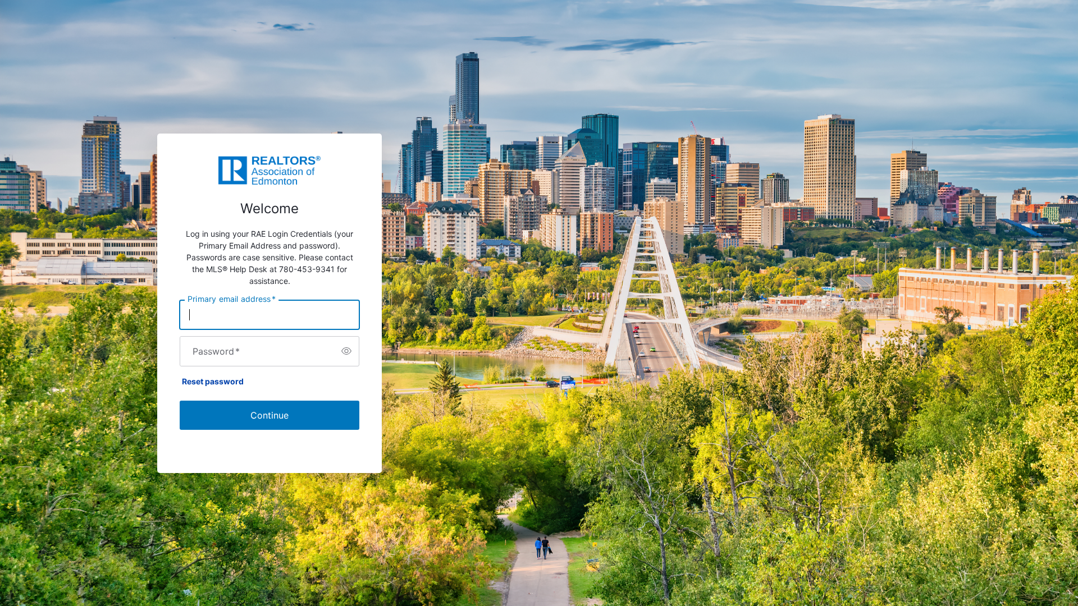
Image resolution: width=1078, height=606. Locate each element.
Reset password (213, 381)
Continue (269, 415)
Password (216, 351)
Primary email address (232, 298)
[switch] (346, 351)
